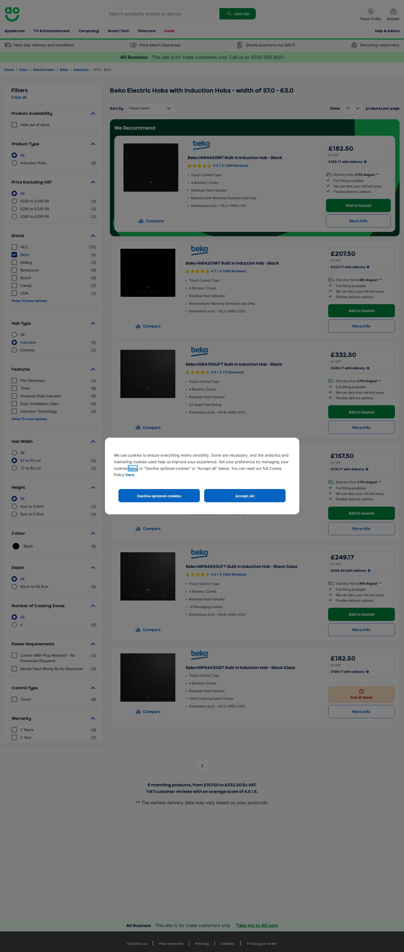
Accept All (244, 495)
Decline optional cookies (159, 495)
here (133, 468)
